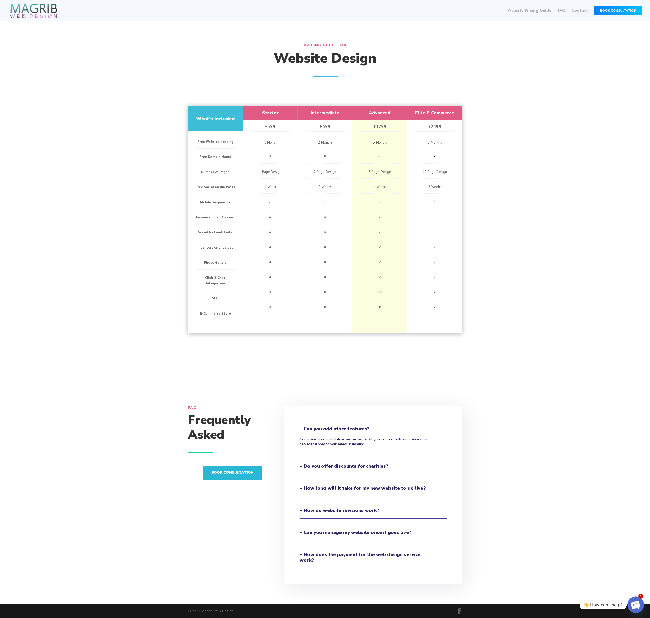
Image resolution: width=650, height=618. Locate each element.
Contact (580, 10)
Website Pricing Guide (529, 10)
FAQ (562, 10)
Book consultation (232, 472)
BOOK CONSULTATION (618, 10)
